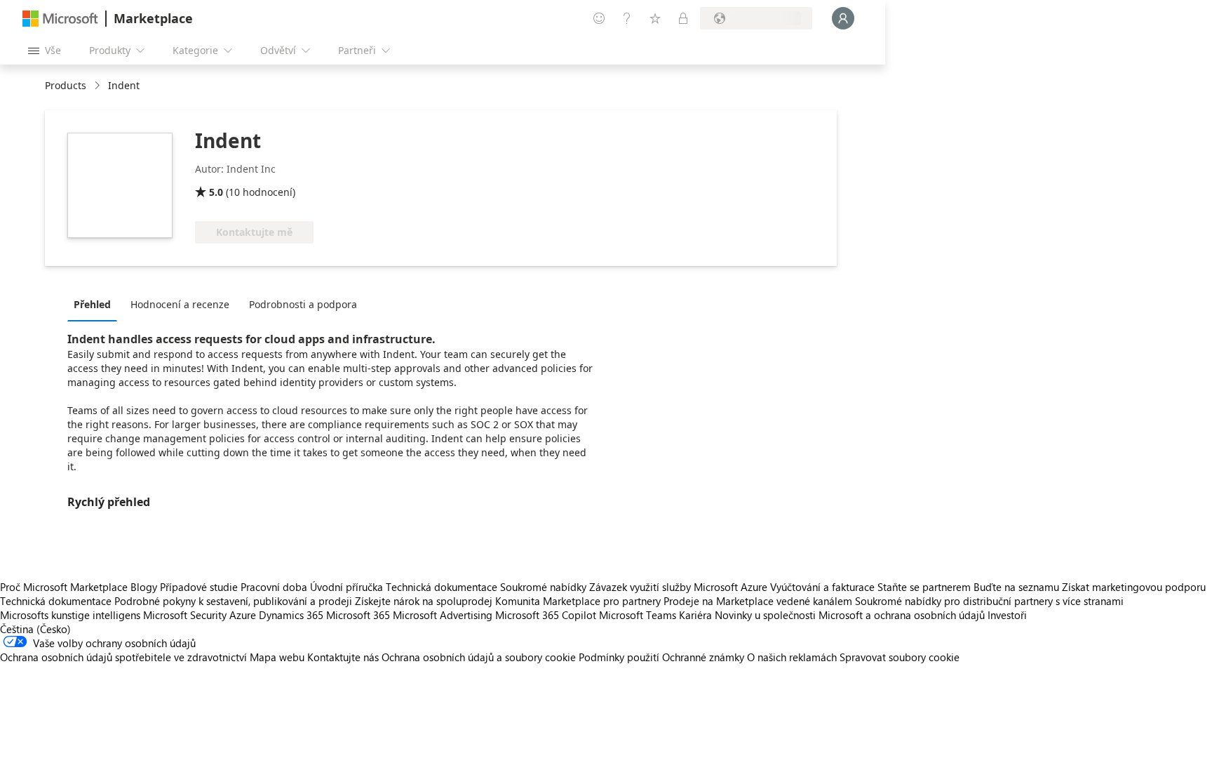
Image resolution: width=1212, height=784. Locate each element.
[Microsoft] (60, 19)
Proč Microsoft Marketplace (64, 587)
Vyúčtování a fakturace (822, 587)
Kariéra (695, 615)
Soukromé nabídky (543, 587)
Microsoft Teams (637, 615)
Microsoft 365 (358, 615)
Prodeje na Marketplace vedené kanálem (758, 601)
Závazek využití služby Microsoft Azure (679, 587)
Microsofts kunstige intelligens (70, 615)
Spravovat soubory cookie (899, 657)
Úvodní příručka (346, 587)
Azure (242, 615)
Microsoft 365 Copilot (545, 615)
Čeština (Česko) (35, 629)
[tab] (95, 303)
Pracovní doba (274, 587)
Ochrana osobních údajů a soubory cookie (479, 657)
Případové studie (199, 587)
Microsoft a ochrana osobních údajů (902, 615)
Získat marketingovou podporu (1134, 587)
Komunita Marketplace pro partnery (578, 601)
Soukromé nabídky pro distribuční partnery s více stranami (989, 601)
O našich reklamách (792, 657)
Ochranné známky (703, 657)
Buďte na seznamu (1016, 587)
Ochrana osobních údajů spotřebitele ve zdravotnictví (123, 657)
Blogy (143, 587)
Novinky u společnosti (765, 615)
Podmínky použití (619, 657)
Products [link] (65, 85)
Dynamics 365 (291, 615)
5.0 (216, 192)
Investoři (1007, 615)
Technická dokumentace (441, 587)
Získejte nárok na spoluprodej (423, 601)
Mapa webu (277, 657)
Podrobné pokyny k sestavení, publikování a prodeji (233, 601)
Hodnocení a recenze (179, 304)
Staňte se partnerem (924, 587)
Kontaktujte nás (343, 657)
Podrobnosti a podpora (303, 304)
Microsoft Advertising (442, 615)
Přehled (92, 304)
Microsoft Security (185, 615)
